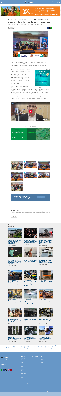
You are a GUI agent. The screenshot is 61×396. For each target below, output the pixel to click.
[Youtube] (59, 2)
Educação (22, 365)
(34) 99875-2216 (6, 365)
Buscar (59, 383)
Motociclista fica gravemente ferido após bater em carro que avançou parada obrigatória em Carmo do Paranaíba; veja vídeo (30, 302)
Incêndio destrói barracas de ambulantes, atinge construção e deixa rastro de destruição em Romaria (15, 302)
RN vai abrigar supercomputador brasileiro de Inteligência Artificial (14, 338)
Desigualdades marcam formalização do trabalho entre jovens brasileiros (14, 321)
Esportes (22, 366)
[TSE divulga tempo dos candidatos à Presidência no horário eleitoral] (30, 330)
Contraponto (43, 363)
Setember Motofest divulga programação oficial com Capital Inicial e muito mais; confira (30, 241)
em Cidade (13, 238)
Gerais (22, 370)
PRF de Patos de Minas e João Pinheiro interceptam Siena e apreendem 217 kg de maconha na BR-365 (30, 283)
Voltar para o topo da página (40, 387)
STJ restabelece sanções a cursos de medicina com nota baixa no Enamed (45, 338)
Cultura (22, 362)
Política (22, 377)
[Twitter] (54, 2)
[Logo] (29, 2)
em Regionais (14, 280)
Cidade (22, 359)
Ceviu (42, 362)
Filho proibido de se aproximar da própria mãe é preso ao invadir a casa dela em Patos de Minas (45, 242)
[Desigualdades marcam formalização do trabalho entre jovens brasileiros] (15, 312)
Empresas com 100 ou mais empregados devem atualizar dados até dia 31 (45, 321)
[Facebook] (52, 2)
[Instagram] (57, 2)
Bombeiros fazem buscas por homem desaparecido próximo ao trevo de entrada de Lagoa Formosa (45, 302)
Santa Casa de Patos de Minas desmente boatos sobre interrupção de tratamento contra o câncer (14, 242)
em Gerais (13, 318)
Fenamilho (22, 367)
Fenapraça (22, 369)
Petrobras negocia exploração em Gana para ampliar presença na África (30, 321)
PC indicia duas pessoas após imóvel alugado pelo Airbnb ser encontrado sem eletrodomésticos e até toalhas (45, 260)
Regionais (22, 378)
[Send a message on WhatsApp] (1, 370)
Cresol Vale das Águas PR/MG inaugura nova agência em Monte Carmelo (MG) (45, 283)
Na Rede (42, 359)
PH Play (22, 374)
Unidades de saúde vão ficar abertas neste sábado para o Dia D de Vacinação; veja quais (30, 260)
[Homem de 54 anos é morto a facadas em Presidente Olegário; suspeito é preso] (15, 274)
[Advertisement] (30, 394)
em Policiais (44, 238)
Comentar (14, 216)
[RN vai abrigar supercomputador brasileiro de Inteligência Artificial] (15, 330)
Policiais (22, 376)
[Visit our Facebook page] (4, 370)
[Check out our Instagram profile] (9, 370)
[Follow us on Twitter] (6, 370)
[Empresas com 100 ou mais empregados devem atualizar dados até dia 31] (46, 312)
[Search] (49, 2)
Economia (22, 363)
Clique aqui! (41, 197)
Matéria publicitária (23, 373)
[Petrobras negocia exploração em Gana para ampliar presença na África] (30, 312)
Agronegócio (23, 358)
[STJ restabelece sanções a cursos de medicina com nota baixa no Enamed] (46, 330)
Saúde (22, 380)
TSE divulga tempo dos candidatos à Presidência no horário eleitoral (30, 338)
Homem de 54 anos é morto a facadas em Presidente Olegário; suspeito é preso (14, 283)
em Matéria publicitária (30, 238)
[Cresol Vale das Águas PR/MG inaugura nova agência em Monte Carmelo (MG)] (46, 274)
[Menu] (1, 2)
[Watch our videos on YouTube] (11, 370)
